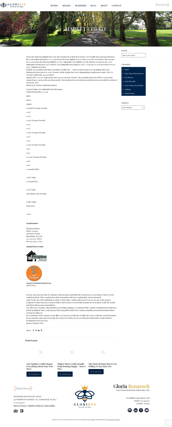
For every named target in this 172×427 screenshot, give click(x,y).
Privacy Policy (20, 406)
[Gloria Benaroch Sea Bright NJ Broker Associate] (12, 4)
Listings (128, 89)
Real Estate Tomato (113, 419)
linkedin (135, 410)
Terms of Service (35, 406)
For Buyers (129, 77)
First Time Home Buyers (134, 73)
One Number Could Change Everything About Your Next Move (39, 366)
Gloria (131, 386)
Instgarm (130, 410)
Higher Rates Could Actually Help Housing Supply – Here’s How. (72, 366)
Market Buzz (130, 93)
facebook (141, 410)
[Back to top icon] (162, 423)
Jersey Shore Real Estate (134, 85)
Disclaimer (50, 406)
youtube (146, 410)
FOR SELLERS (130, 81)
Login (92, 419)
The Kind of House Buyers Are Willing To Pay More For (102, 365)
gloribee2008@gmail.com (138, 398)
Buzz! (127, 69)
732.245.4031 (145, 401)
